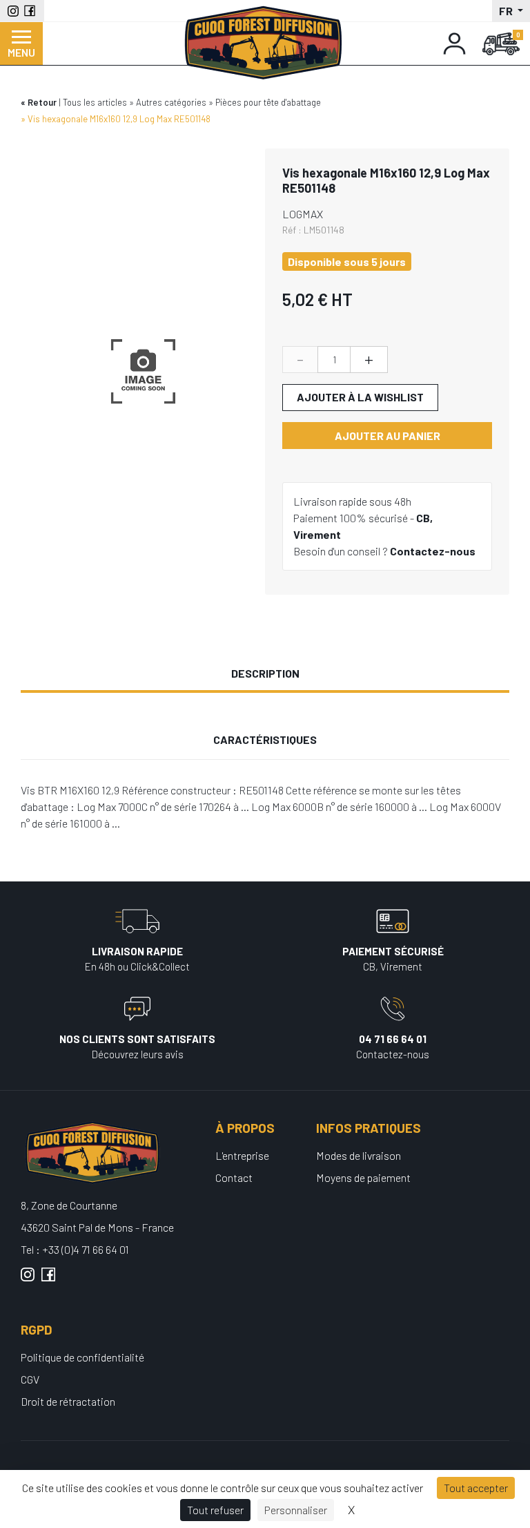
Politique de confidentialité (82, 1357)
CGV (30, 1379)
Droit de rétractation (68, 1401)
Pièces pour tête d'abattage (268, 102)
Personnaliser (295, 1509)
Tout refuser (215, 1509)
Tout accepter (476, 1487)
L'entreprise (242, 1155)
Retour (42, 102)
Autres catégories (171, 102)
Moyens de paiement (363, 1177)
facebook (48, 1280)
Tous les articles (95, 102)
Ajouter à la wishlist (360, 396)
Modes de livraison (358, 1155)
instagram (28, 1280)
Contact (234, 1177)
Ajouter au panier (387, 435)
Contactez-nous (432, 550)
